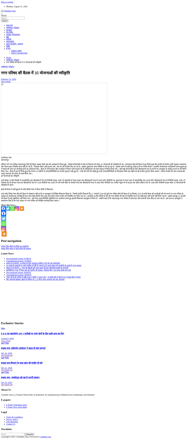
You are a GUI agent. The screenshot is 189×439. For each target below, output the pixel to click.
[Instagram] (17, 208)
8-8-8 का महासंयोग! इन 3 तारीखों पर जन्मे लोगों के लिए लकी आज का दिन (32, 333)
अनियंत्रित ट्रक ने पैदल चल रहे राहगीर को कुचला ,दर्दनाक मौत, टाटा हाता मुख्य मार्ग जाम (38, 270)
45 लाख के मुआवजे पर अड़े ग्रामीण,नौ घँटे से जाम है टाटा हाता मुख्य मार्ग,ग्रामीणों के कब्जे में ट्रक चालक (43, 265)
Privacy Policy (12, 419)
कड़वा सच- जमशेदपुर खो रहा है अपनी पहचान (20, 377)
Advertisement (12, 422)
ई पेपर (8, 48)
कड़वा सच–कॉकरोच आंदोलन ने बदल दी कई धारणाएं (23, 348)
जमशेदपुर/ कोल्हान (12, 28)
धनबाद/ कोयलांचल (13, 35)
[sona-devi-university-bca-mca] (54, 153)
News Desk (6, 81)
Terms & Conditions (14, 417)
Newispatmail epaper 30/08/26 (18, 272)
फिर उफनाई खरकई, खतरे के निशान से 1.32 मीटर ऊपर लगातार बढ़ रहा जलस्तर (35, 279)
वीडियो (8, 39)
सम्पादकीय (10, 42)
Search (4, 15)
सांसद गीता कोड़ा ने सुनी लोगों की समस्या (16, 249)
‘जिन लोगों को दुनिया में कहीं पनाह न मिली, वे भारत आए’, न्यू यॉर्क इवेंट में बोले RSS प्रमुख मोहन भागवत (43, 277)
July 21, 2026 (6, 368)
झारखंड (9, 30)
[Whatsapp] (12, 208)
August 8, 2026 (7, 338)
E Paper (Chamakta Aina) (16, 405)
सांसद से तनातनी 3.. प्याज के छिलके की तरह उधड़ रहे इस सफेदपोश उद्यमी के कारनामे (37, 268)
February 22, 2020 (8, 79)
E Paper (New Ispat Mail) (16, 407)
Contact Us (10, 424)
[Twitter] (8, 208)
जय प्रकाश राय (6, 356)
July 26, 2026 (6, 353)
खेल (7, 37)
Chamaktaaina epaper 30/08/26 (18, 275)
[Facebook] (3, 208)
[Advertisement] (78, 301)
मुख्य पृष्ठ (9, 25)
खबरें (2, 343)
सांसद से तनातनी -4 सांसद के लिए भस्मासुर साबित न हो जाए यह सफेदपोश (33, 263)
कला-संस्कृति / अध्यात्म (14, 44)
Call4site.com (45, 437)
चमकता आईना (16, 51)
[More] (22, 208)
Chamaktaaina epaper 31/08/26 (18, 261)
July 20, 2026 (6, 382)
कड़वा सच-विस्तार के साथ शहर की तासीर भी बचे (21, 363)
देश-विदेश (9, 32)
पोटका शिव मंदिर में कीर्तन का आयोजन (15, 246)
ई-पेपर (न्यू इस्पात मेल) (19, 53)
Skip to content (7, 2)
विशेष (8, 46)
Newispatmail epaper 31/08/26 (18, 258)
